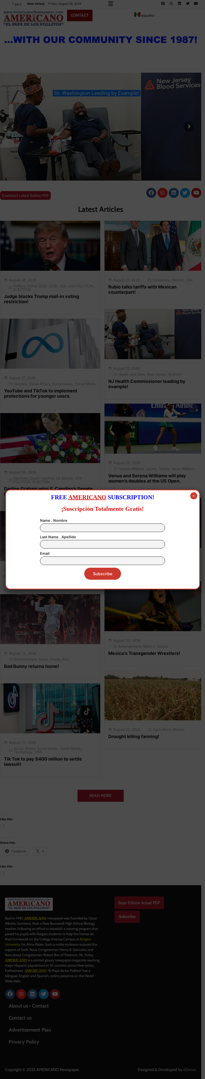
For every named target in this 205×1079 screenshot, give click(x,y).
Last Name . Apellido (58, 537)
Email (45, 553)
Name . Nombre (54, 520)
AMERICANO (87, 497)
